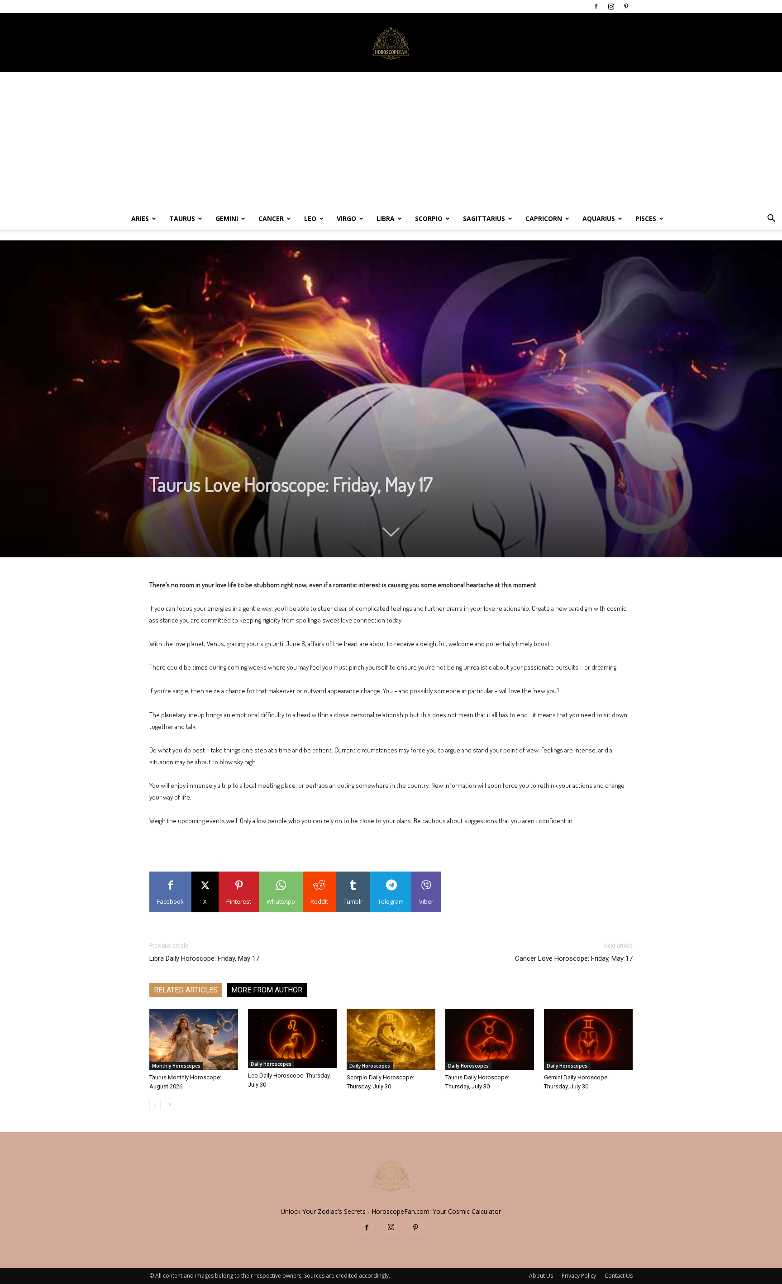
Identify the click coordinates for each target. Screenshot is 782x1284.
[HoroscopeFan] (391, 43)
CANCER (271, 218)
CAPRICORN (543, 218)
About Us (541, 1275)
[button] (771, 219)
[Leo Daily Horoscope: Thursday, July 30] (292, 1038)
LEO (310, 218)
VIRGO (346, 218)
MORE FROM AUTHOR (266, 990)
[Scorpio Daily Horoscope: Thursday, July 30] (391, 1039)
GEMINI (226, 218)
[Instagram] (611, 6)
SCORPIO (429, 218)
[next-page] (169, 1104)
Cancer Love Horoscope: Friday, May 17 (574, 958)
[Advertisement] (391, 140)
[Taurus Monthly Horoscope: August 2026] (193, 1039)
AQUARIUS (598, 218)
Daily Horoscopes (271, 1064)
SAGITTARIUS (484, 218)
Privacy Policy (579, 1275)
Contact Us (619, 1275)
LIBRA (386, 218)
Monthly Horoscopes (176, 1066)
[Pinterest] (626, 6)
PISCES (645, 218)
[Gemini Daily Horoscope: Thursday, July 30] (588, 1039)
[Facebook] (596, 6)
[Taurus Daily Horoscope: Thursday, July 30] (489, 1039)
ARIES (140, 218)
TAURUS (182, 218)
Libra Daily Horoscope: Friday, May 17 (204, 958)
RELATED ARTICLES (186, 990)
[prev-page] (155, 1104)
